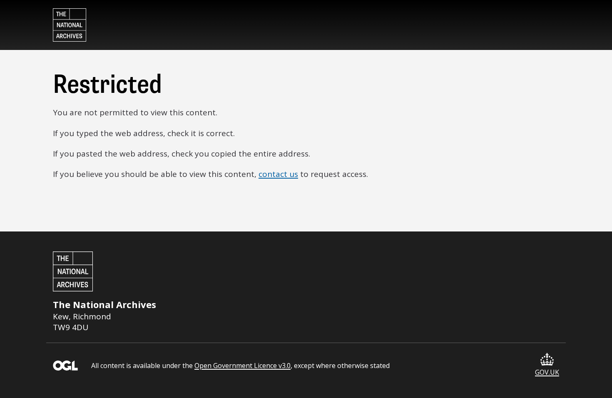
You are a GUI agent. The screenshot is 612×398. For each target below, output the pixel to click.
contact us (278, 174)
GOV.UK (547, 372)
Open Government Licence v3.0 (242, 365)
